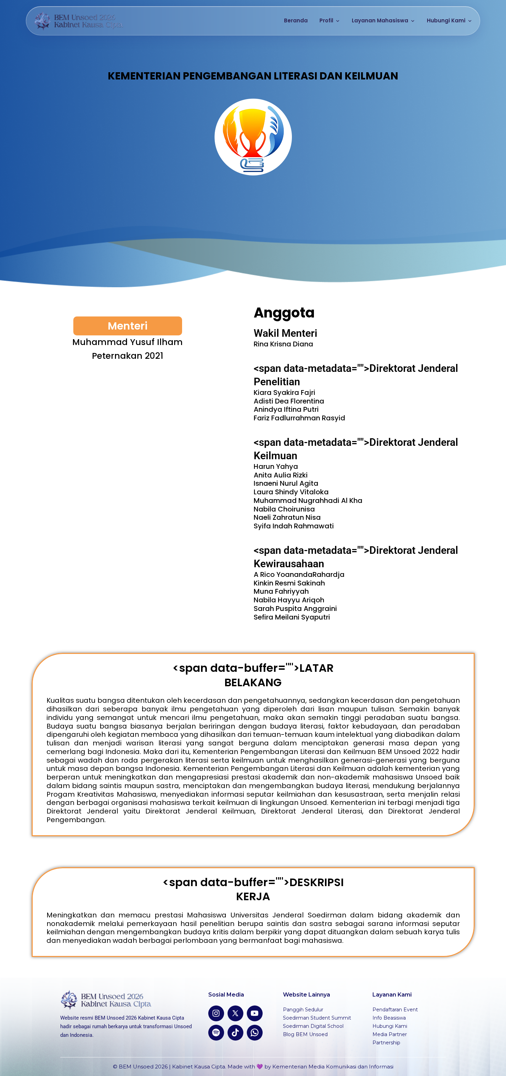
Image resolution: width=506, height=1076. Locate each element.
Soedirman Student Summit (317, 1018)
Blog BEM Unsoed (305, 1034)
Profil (326, 20)
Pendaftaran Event (395, 1010)
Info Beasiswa (389, 1018)
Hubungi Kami (446, 20)
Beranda (296, 20)
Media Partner (389, 1034)
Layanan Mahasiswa (380, 20)
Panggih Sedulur (303, 1010)
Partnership (386, 1043)
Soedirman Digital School (313, 1026)
